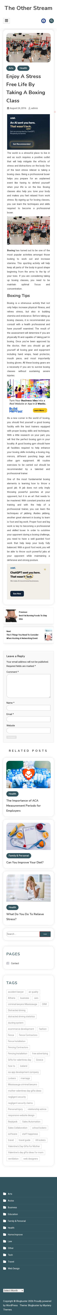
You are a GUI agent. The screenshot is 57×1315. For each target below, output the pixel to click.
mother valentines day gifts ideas (24, 1090)
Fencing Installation (17, 1053)
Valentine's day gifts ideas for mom (25, 1152)
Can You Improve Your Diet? (25, 862)
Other (11, 1248)
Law (10, 1241)
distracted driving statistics (21, 1016)
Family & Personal (19, 855)
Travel (11, 1261)
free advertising (40, 1053)
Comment (12, 672)
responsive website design (21, 1115)
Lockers (12, 1078)
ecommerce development (21, 1029)
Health (23, 68)
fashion (43, 1029)
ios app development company (23, 1072)
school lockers (39, 1128)
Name (10, 702)
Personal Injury (15, 1109)
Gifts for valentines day (19, 1060)
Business (12, 1207)
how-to (11, 1066)
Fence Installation (16, 1041)
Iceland (23, 1066)
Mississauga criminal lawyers (22, 1084)
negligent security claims (20, 1103)
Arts (11, 68)
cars (36, 998)
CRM (44, 1004)
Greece (39, 1060)
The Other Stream (28, 8)
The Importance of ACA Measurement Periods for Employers (23, 806)
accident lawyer (16, 992)
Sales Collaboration (17, 1128)
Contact (15, 963)
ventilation (13, 1158)
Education (13, 1214)
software (12, 1134)
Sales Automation (31, 1121)
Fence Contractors (28, 1035)
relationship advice (37, 1109)
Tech (10, 1255)
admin (34, 108)
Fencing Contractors (18, 1047)
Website (10, 725)
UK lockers (40, 1140)
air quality (33, 992)
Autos (11, 1200)
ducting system (15, 1023)
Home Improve (15, 1234)
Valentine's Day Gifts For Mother (24, 1146)
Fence (11, 1035)
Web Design (14, 1268)
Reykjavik (12, 1121)
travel (11, 1140)
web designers (30, 1158)
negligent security (17, 1097)
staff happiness (30, 1134)
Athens (11, 998)
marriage (25, 1078)
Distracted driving (16, 1010)
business (24, 998)
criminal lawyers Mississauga (22, 1004)
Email (10, 714)
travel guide (24, 1140)
